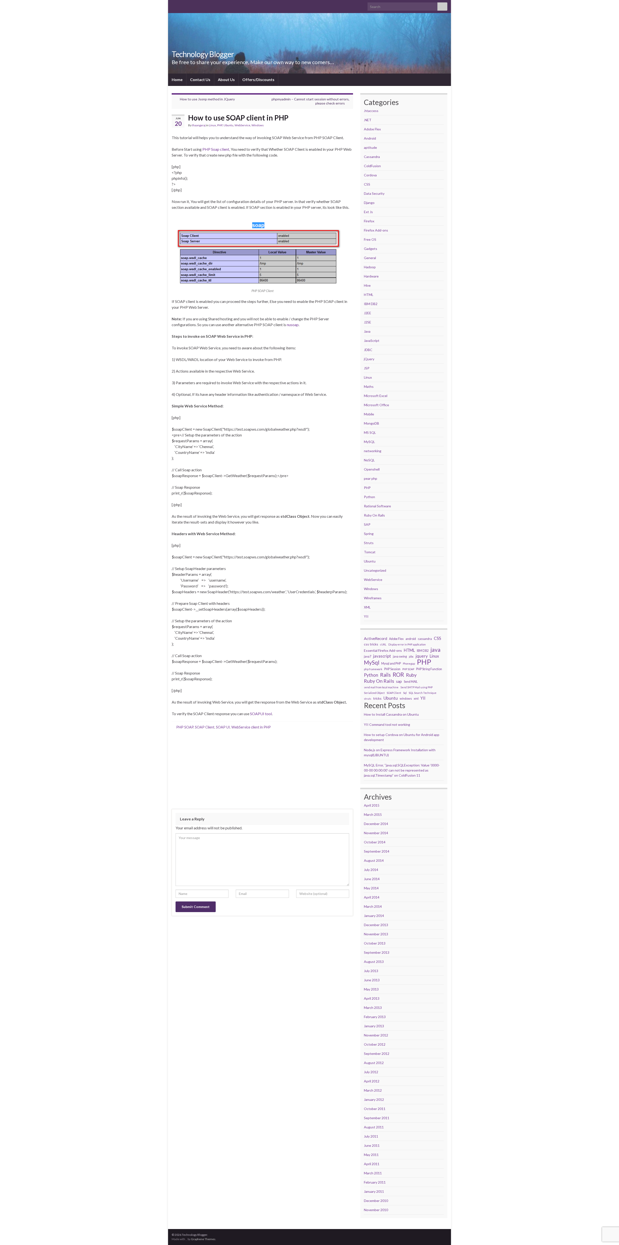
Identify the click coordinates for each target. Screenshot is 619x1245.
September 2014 (376, 851)
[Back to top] (608, 1216)
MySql (371, 662)
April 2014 (371, 897)
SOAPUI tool (261, 713)
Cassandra (372, 157)
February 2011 (375, 1182)
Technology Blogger (203, 54)
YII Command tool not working (387, 724)
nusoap (293, 324)
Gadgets (370, 249)
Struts (369, 543)
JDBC (368, 350)
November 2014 (376, 833)
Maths (369, 386)
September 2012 (376, 1053)
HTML (368, 294)
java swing (400, 656)
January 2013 (374, 1026)
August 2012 (374, 1063)
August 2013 (374, 962)
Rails (385, 674)
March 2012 (373, 1090)
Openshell (372, 469)
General (370, 258)
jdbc (411, 656)
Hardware (371, 276)
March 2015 (373, 814)
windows (406, 698)
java (436, 649)
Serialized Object (374, 692)
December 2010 (376, 1201)
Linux (212, 125)
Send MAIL (411, 681)
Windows (257, 125)
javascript (382, 656)
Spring (369, 534)
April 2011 (371, 1164)
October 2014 (374, 842)
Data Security (374, 193)
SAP (367, 524)
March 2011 (373, 1173)
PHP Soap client (215, 149)
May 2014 (371, 888)
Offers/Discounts (258, 79)
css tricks (371, 644)
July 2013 (371, 971)
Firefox (369, 221)
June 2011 (372, 1145)
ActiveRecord (375, 638)
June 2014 (372, 879)
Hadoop (370, 267)
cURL (383, 644)
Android (370, 138)
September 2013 (376, 952)
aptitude (370, 147)
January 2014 (374, 916)
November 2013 (376, 934)
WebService (242, 125)
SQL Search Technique (422, 692)
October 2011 (374, 1109)
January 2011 (374, 1191)
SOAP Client (204, 727)
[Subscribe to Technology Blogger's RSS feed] (174, 5)
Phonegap (409, 663)
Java (367, 331)
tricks (377, 698)
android (410, 639)
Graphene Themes (203, 1239)
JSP (366, 368)
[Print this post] (349, 126)
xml (416, 698)
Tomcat (370, 552)
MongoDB (371, 423)
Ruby (411, 675)
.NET (367, 120)
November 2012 (376, 1035)
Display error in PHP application (407, 644)
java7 (367, 656)
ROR (398, 674)
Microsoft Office (376, 405)
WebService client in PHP (251, 727)
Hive (367, 285)
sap (399, 681)
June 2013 (372, 980)
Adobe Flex (372, 129)
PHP (219, 125)
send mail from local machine (381, 687)
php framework (373, 669)
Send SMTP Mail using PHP (416, 687)
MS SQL (370, 432)
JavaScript (371, 340)
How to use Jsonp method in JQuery (207, 99)
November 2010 (376, 1210)
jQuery (369, 359)
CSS (367, 184)
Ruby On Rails (374, 515)
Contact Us (200, 79)
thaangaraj (199, 125)
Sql (405, 692)
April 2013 (371, 998)
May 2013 (371, 989)
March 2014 (373, 906)
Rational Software (377, 506)
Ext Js (368, 212)
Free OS (370, 239)
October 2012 (374, 1044)
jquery (422, 656)
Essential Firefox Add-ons (383, 650)
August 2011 (374, 1127)
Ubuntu (228, 125)
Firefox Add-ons (376, 230)
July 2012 (371, 1072)
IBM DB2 (370, 304)
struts (367, 698)
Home (177, 79)
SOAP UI (223, 727)
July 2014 (371, 870)
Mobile (369, 414)
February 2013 (375, 1017)
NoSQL (369, 460)
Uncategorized (375, 570)
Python (369, 497)
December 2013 (376, 925)
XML (367, 607)
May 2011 (371, 1155)
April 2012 (371, 1081)
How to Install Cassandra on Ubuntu (391, 714)
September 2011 (376, 1118)
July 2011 (371, 1136)
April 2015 (371, 805)
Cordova (370, 175)
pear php (370, 478)
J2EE (367, 313)
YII (366, 616)
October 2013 (374, 943)
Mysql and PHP (391, 663)
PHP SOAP (184, 727)
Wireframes (373, 598)
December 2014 (376, 824)
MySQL (369, 442)
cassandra (425, 639)
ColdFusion (372, 166)
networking (372, 451)
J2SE (367, 322)
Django (369, 203)
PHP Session (392, 669)
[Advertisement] (262, 769)
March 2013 (373, 1007)
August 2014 (374, 860)
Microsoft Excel (375, 396)
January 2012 (374, 1099)
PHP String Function (429, 669)
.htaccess (371, 111)
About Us (226, 79)
